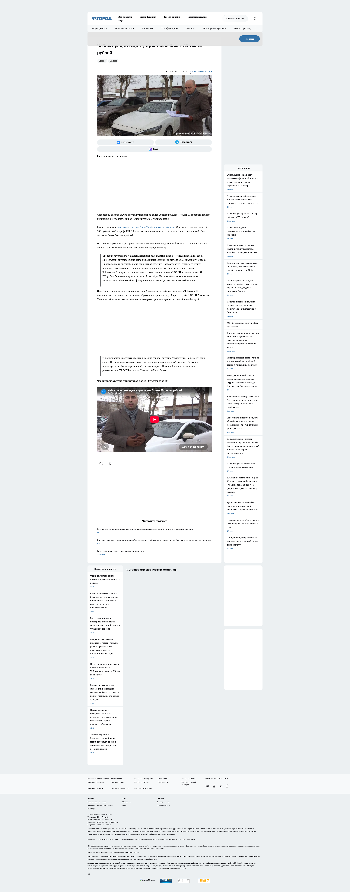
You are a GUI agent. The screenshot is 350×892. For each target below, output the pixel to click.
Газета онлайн (172, 16)
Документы (147, 28)
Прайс (124, 805)
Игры (121, 20)
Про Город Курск (117, 782)
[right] (259, 28)
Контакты (160, 798)
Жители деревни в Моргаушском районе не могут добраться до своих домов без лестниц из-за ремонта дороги (154, 541)
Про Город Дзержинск (96, 788)
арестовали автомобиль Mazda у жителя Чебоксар (146, 227)
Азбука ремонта (99, 28)
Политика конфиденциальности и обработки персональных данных (113, 852)
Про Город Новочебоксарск (98, 779)
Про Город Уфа (163, 782)
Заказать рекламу (243, 28)
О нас (124, 798)
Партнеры (91, 809)
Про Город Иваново (188, 779)
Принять (249, 38)
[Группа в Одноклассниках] (214, 786)
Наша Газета (162, 779)
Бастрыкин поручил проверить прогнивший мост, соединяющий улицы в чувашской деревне (145, 530)
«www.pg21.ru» (106, 814)
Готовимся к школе (124, 28)
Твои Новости (116, 779)
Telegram (91, 798)
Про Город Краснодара (143, 788)
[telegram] (110, 463)
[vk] (101, 463)
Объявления (126, 802)
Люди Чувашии (148, 16)
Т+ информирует (169, 28)
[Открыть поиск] (255, 18)
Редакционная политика (97, 802)
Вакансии (190, 28)
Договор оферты (163, 802)
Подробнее (159, 848)
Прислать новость (235, 18)
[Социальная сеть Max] (154, 149)
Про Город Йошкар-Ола (143, 779)
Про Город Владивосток (120, 788)
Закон (113, 60)
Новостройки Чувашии (214, 28)
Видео (102, 60)
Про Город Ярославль (96, 782)
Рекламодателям (197, 16)
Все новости (125, 16)
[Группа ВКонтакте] (125, 142)
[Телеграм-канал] (183, 142)
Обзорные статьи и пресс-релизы (100, 805)
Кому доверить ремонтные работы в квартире (120, 553)
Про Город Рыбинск (141, 782)
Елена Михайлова (201, 71)
